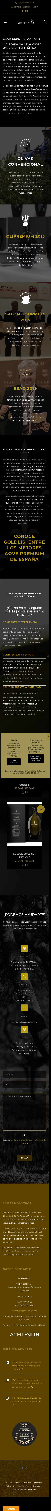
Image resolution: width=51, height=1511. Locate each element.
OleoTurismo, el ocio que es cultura (35, 759)
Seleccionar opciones (23, 792)
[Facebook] (22, 11)
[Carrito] (45, 22)
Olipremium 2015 (25, 236)
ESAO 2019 (25, 388)
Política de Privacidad (15, 1486)
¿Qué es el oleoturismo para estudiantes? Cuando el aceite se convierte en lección (27, 1383)
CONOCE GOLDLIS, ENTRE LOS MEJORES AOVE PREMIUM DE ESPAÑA (24, 548)
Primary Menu (5, 22)
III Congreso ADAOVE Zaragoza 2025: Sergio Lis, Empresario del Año (26, 1401)
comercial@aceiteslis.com (26, 7)
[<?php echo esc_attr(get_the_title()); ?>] (26, 792)
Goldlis (6, 459)
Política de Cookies (34, 1486)
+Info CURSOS (14, 762)
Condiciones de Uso (22, 1140)
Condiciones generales (32, 1483)
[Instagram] (26, 11)
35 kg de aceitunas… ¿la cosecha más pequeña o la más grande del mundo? (26, 1365)
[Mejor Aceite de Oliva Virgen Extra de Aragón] (24, 1434)
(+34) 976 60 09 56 (26, 3)
